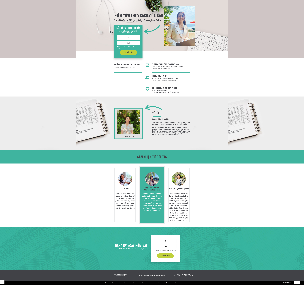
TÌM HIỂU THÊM (128, 52)
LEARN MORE (287, 282)
